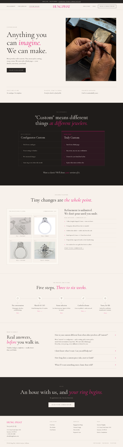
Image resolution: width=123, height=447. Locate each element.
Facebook (105, 443)
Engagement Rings (78, 425)
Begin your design (16, 70)
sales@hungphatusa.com (13, 436)
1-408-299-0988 (11, 434)
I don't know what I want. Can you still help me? (85, 350)
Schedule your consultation (70, 1)
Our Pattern (53, 430)
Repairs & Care (77, 432)
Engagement (11, 6)
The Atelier (52, 427)
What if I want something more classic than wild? (85, 364)
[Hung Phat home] (61, 6)
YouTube (113, 443)
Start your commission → (74, 248)
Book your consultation (61, 404)
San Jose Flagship (101, 425)
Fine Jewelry (22, 6)
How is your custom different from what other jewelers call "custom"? (85, 335)
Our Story (86, 6)
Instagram (97, 443)
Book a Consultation (107, 6)
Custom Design (34, 6)
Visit (94, 6)
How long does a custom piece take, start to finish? (85, 358)
